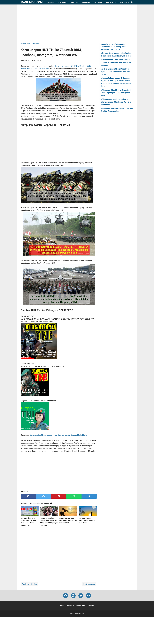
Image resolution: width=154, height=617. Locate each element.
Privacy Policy (80, 606)
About (62, 606)
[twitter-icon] (80, 595)
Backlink (86, 2)
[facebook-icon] (65, 595)
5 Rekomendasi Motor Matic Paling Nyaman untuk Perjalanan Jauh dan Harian (115, 71)
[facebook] (28, 496)
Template (74, 2)
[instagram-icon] (73, 595)
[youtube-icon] (88, 595)
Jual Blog (62, 2)
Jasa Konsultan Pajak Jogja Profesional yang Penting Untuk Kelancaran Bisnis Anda (113, 46)
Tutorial (50, 2)
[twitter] (43, 496)
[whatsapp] (74, 496)
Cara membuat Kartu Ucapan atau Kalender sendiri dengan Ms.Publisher (59, 435)
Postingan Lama (89, 584)
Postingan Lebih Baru (29, 584)
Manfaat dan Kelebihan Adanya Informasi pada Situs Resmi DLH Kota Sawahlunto (116, 102)
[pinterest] (58, 496)
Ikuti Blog (124, 2)
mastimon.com (32, 2)
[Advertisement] (77, 23)
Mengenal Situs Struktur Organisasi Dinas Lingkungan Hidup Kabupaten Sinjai (116, 92)
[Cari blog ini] (132, 2)
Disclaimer (90, 606)
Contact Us (70, 606)
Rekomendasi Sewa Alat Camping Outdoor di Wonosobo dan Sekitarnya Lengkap (116, 62)
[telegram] (89, 496)
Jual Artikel (111, 2)
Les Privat (98, 2)
